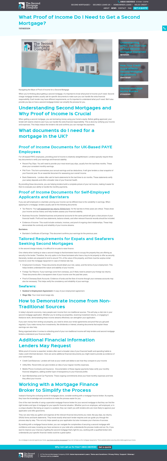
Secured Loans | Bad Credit (102, 3)
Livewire (55, 456)
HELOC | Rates (141, 4)
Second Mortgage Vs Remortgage (81, 6)
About (106, 8)
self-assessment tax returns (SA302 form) (53, 208)
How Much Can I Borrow (81, 5)
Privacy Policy (113, 454)
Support (123, 454)
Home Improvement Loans (80, 454)
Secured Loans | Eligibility (102, 5)
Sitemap (130, 454)
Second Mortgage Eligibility (81, 3)
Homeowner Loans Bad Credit (123, 3)
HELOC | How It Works (141, 3)
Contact (122, 8)
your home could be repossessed (57, 440)
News (113, 8)
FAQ (129, 8)
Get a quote (140, 8)
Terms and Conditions (99, 454)
